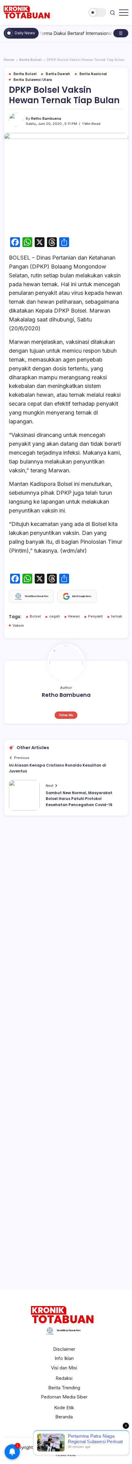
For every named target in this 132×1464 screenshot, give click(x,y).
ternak (116, 616)
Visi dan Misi (64, 1368)
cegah (54, 616)
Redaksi (64, 1378)
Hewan (74, 616)
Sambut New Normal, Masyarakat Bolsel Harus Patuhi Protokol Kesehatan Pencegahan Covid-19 (79, 798)
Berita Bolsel (30, 60)
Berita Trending (64, 1388)
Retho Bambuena (46, 118)
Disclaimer (64, 1349)
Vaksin (18, 625)
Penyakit (95, 616)
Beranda (64, 1417)
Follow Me (66, 715)
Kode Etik (64, 1407)
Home (9, 60)
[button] (97, 12)
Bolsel (35, 616)
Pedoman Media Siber (64, 1397)
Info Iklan (64, 1358)
